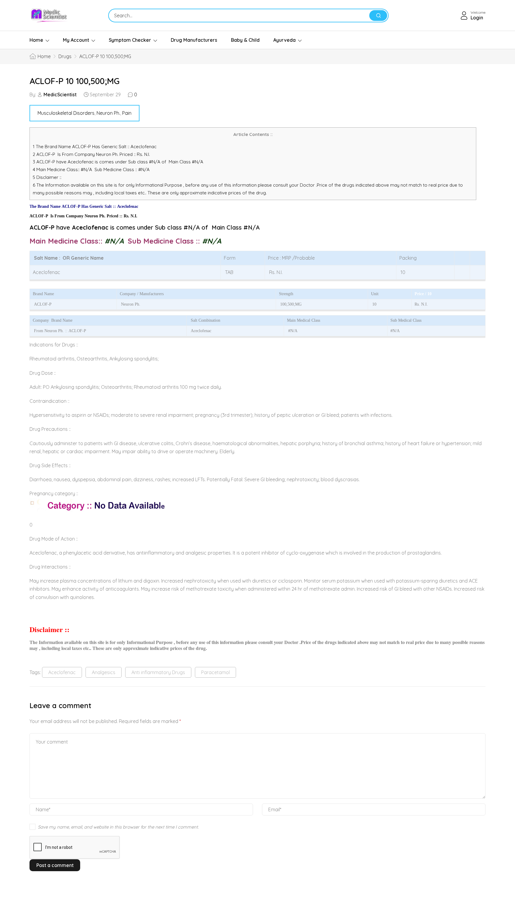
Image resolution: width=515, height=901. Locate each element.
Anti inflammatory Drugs (158, 672)
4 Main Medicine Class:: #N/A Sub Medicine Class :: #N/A (92, 169)
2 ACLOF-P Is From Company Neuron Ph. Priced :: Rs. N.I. (91, 154)
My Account (76, 40)
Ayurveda (284, 40)
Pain (126, 113)
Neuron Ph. (108, 113)
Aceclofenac (62, 672)
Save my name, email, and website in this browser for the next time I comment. (118, 827)
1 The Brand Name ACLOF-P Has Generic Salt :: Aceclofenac (95, 146)
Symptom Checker (130, 40)
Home (36, 40)
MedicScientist (60, 94)
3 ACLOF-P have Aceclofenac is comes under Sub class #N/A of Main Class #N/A (118, 162)
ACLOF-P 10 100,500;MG (75, 81)
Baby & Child (245, 40)
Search (378, 15)
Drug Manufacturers (194, 40)
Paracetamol (215, 672)
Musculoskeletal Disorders (66, 113)
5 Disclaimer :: (47, 177)
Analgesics (103, 672)
